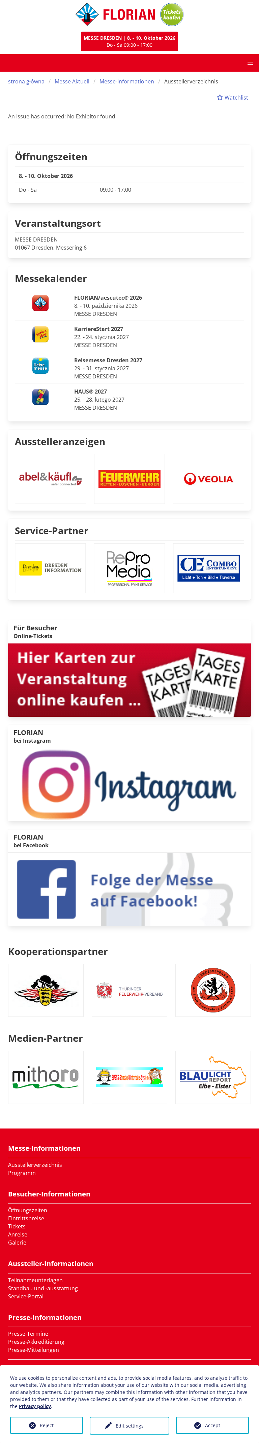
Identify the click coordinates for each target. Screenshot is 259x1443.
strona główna (26, 81)
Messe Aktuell (72, 81)
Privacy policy (35, 1406)
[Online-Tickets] (172, 14)
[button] (250, 63)
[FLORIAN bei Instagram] (129, 784)
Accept (212, 1425)
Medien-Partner (45, 1038)
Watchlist (235, 97)
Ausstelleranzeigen (60, 441)
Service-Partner (51, 530)
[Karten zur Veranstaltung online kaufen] (129, 679)
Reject (47, 1425)
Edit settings (130, 1425)
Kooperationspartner (58, 951)
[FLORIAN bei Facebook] (129, 888)
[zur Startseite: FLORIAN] (115, 14)
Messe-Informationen (126, 81)
